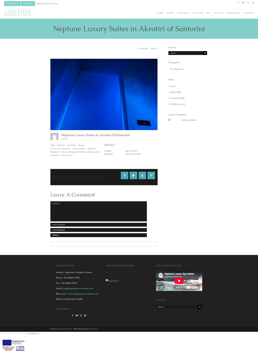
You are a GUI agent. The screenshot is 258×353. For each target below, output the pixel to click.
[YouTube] (77, 315)
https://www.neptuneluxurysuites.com (80, 293)
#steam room (67, 155)
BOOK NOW (28, 3)
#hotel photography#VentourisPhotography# (81, 152)
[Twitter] (85, 315)
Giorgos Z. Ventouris (65, 329)
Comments (177, 98)
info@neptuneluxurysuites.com (47, 3)
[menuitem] (161, 13)
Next (153, 48)
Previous (144, 48)
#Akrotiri (61, 145)
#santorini (54, 155)
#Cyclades (71, 145)
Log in (173, 86)
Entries (175, 92)
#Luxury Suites (79, 148)
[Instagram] (81, 315)
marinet (64, 138)
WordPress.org (177, 104)
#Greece (81, 145)
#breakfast (55, 152)
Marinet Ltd (92, 329)
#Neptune (92, 148)
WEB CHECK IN (12, 3)
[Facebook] (72, 315)
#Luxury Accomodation (60, 148)
